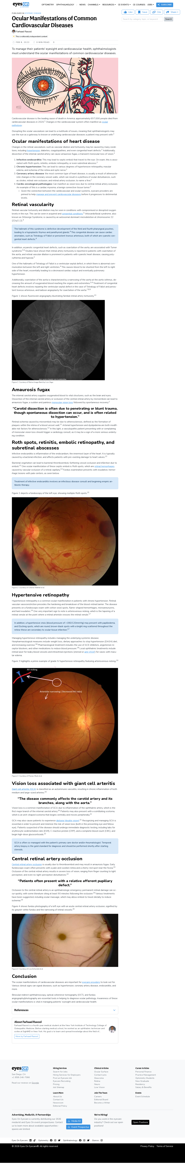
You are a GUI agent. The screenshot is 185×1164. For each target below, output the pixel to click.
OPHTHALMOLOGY (65, 4)
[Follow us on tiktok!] (34, 1140)
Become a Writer (102, 1102)
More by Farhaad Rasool (27, 1036)
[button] (114, 1010)
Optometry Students (144, 1078)
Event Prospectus (80, 1127)
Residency (140, 1084)
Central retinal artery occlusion (27, 864)
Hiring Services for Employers (67, 1074)
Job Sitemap (58, 1087)
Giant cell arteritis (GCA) (24, 789)
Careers (98, 1096)
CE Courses (139, 4)
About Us (57, 1096)
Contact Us (58, 1099)
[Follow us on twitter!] (59, 1140)
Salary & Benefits (143, 1087)
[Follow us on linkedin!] (31, 1140)
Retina (97, 1081)
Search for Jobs (60, 1071)
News (82, 4)
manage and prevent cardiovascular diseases (58, 194)
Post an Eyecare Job (62, 1078)
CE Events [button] (123, 4)
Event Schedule (142, 1096)
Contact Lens (100, 1074)
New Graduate (142, 1081)
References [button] (21, 1010)
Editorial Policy (60, 1105)
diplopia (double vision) (67, 820)
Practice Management (145, 1074)
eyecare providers (91, 982)
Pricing (56, 1084)
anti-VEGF (89, 651)
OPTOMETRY (48, 4)
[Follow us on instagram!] (56, 1140)
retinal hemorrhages (104, 466)
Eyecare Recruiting (61, 1081)
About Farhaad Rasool (28, 1022)
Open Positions (140, 1122)
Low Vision (99, 1087)
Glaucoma (99, 1078)
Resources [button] (108, 4)
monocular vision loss (62, 402)
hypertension (33, 150)
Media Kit (76, 1120)
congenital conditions (72, 213)
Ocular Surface (101, 1071)
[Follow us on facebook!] (52, 1140)
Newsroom (58, 1102)
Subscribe (166, 4)
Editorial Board (101, 1099)
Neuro (97, 1084)
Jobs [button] (150, 4)
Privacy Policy (147, 1146)
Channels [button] (93, 4)
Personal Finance (143, 1071)
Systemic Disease (33, 13)
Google (35, 1082)
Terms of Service (165, 1146)
